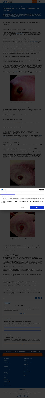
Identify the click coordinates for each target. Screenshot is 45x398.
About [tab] (37, 192)
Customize (22, 207)
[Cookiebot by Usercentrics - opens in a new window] (39, 190)
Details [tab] (22, 192)
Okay (37, 207)
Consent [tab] (7, 192)
